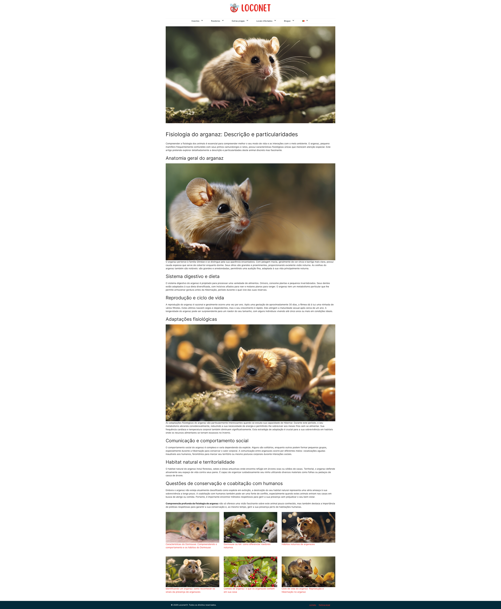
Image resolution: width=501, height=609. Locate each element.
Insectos (195, 21)
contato (312, 605)
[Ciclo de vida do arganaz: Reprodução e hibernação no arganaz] (308, 571)
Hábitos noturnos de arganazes (298, 544)
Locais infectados (264, 21)
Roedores (215, 21)
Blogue (287, 21)
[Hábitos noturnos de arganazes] (308, 527)
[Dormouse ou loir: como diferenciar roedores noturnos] (250, 527)
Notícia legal (324, 605)
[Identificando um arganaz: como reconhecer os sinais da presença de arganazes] (192, 571)
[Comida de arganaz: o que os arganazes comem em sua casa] (250, 571)
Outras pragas (238, 21)
